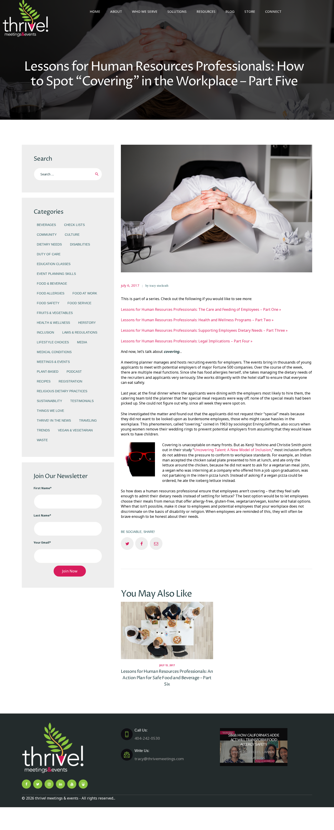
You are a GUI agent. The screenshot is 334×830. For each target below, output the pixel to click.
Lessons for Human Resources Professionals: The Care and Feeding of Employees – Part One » (201, 309)
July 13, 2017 (167, 665)
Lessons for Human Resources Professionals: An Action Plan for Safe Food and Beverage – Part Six (167, 677)
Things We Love (50, 410)
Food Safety (48, 303)
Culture (72, 234)
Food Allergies (50, 293)
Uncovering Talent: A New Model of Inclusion (232, 449)
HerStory (87, 322)
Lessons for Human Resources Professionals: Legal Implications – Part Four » (186, 341)
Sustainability (49, 401)
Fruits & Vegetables (55, 313)
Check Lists (74, 225)
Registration (70, 381)
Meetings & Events (53, 362)
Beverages (46, 225)
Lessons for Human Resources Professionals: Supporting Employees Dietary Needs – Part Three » (204, 330)
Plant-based (47, 371)
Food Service (79, 303)
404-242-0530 (147, 734)
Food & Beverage (52, 283)
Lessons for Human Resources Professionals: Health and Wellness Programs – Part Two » (197, 319)
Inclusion (45, 332)
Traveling (88, 420)
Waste (42, 440)
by (156, 285)
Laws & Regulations (79, 332)
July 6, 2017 (130, 285)
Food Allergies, (247, 752)
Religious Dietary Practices (62, 391)
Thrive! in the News (54, 420)
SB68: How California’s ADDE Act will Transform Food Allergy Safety (253, 740)
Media (82, 342)
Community (47, 234)
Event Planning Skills (56, 274)
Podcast (74, 371)
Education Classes (53, 264)
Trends (43, 430)
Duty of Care (48, 254)
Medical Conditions (54, 352)
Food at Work (84, 293)
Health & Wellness (53, 322)
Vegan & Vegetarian (75, 430)
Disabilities (80, 244)
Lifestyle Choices (53, 342)
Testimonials (82, 401)
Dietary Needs (49, 244)
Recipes (43, 381)
